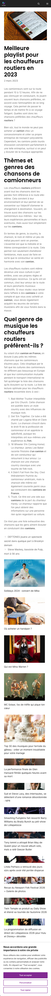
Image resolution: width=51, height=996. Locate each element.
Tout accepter (25, 975)
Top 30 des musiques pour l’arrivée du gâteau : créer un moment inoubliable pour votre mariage (25, 749)
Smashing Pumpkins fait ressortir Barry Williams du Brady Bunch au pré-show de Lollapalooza (25, 821)
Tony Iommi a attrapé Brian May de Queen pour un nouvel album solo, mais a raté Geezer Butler (23, 846)
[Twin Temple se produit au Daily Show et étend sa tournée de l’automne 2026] (24, 902)
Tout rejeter (25, 990)
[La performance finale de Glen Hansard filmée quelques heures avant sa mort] (24, 763)
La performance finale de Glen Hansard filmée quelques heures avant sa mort (25, 773)
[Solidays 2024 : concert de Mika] (24, 585)
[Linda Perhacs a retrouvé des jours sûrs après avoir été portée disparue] (24, 861)
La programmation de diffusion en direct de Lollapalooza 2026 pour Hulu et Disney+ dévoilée (25, 933)
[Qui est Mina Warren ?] (24, 660)
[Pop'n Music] (3, 3)
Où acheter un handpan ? (18, 628)
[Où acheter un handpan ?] (24, 623)
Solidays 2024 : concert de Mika (21, 590)
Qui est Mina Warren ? (16, 666)
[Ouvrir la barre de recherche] (38, 3)
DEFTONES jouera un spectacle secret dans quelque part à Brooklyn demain (24, 541)
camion (20, 130)
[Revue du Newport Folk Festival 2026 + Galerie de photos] (24, 882)
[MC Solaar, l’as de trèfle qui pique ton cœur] (24, 699)
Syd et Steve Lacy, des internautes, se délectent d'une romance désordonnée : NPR (25, 797)
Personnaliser (25, 982)
